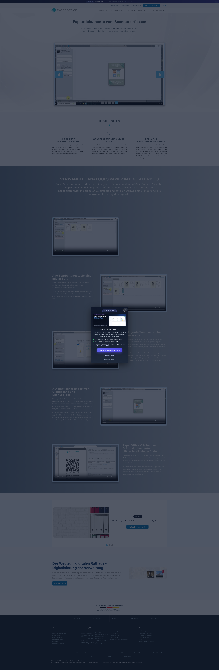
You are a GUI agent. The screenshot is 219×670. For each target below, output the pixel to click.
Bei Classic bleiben (109, 359)
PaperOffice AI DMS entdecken (109, 350)
